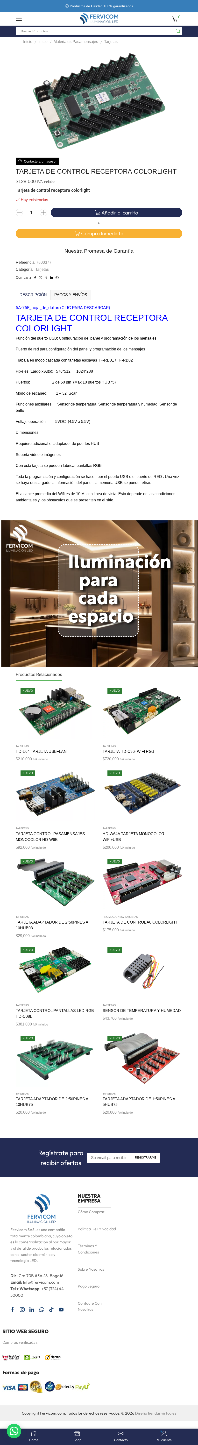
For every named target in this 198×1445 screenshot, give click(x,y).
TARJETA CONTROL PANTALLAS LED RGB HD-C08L (55, 1013)
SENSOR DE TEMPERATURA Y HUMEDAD (142, 1011)
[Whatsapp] (41, 1309)
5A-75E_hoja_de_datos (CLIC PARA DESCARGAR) (63, 307)
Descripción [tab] (33, 295)
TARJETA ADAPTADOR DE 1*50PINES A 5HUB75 (139, 1102)
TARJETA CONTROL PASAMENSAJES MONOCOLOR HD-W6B (50, 837)
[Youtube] (61, 1309)
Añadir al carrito (119, 212)
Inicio (27, 42)
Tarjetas (111, 42)
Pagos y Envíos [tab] (70, 295)
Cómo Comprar (91, 1211)
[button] (14, 1431)
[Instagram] (22, 1309)
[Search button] (178, 31)
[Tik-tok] (51, 1309)
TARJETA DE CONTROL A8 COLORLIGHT (140, 922)
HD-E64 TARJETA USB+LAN (41, 751)
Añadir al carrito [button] (50, 713)
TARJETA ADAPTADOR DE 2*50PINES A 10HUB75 (52, 1102)
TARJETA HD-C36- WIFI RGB (128, 751)
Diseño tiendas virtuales (155, 1413)
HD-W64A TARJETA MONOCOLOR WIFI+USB (133, 837)
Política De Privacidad (97, 1228)
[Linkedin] (31, 1309)
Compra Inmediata (102, 233)
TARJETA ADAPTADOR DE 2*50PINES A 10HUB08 (52, 925)
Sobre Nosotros (91, 1269)
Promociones (113, 916)
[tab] (33, 295)
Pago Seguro (88, 1286)
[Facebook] (12, 1309)
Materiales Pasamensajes (76, 42)
